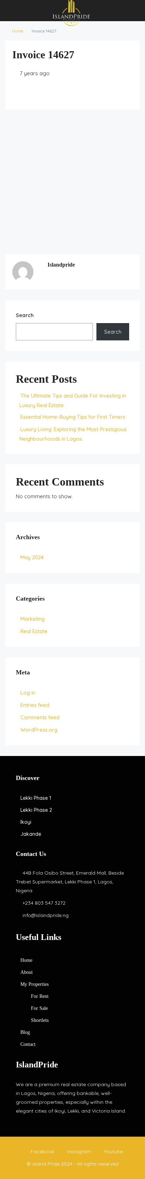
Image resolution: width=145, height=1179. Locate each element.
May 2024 (32, 557)
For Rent (40, 996)
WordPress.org (38, 729)
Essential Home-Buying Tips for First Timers (72, 416)
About (26, 972)
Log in (27, 692)
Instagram (78, 1151)
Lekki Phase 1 (35, 798)
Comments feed (39, 717)
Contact (28, 1044)
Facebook (41, 1151)
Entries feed (34, 705)
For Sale (39, 1008)
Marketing (32, 618)
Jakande (30, 834)
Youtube (113, 1151)
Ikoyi (25, 822)
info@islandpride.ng (46, 915)
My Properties (34, 984)
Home (17, 31)
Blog (25, 1032)
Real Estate (34, 631)
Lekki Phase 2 (36, 810)
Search (25, 315)
